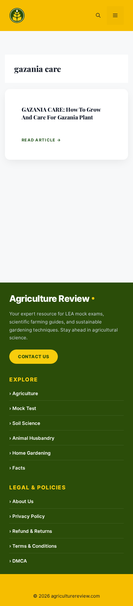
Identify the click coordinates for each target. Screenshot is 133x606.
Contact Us (33, 356)
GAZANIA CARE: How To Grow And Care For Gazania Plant (61, 113)
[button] (98, 15)
